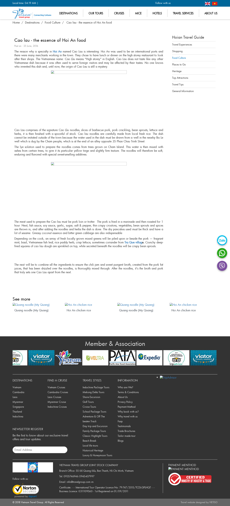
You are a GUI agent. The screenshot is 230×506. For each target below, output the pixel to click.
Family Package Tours (94, 431)
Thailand (17, 411)
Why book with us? (128, 411)
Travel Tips (178, 84)
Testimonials (124, 426)
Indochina (18, 416)
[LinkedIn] (193, 3)
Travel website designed (193, 502)
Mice (138, 13)
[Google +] (187, 3)
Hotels (157, 13)
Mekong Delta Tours (93, 392)
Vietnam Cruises (56, 387)
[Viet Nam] (214, 3)
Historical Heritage (93, 450)
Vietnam (17, 387)
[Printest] (199, 3)
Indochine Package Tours (96, 387)
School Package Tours (94, 411)
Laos (15, 397)
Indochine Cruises (57, 406)
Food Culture (179, 57)
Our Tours (96, 13)
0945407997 (87, 476)
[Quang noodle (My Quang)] (36, 305)
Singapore (18, 406)
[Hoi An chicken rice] (89, 305)
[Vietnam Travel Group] (32, 13)
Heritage (176, 71)
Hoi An (57, 51)
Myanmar (18, 402)
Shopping (177, 51)
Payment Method (126, 406)
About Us (123, 397)
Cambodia (18, 392)
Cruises (119, 13)
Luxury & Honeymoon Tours (97, 455)
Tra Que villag (133, 242)
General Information (183, 91)
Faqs (120, 421)
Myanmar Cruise (57, 402)
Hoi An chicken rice (79, 310)
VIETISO (213, 502)
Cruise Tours (89, 406)
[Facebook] (175, 3)
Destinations (68, 13)
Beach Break (89, 440)
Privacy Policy (125, 402)
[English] (208, 3)
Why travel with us (128, 416)
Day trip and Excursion (95, 426)
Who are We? (125, 387)
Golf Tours (88, 402)
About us (210, 13)
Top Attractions (180, 77)
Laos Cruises (54, 397)
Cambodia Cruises (58, 392)
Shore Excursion (91, 397)
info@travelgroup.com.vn (80, 482)
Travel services (183, 13)
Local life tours (90, 445)
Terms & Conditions (128, 392)
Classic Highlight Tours (95, 436)
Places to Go (179, 64)
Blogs (121, 440)
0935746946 (71, 476)
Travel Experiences (182, 44)
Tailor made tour (126, 436)
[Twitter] (181, 3)
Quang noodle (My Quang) (31, 310)
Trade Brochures (126, 431)
